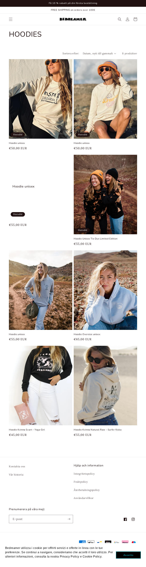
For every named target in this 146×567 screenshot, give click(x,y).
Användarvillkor (84, 498)
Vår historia (16, 474)
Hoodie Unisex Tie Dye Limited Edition (95, 238)
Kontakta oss (17, 466)
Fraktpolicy (81, 481)
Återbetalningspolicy (87, 490)
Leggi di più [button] (14, 561)
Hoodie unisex (17, 143)
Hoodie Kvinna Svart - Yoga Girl (27, 429)
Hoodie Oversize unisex (87, 334)
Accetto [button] (128, 555)
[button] (11, 19)
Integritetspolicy (84, 473)
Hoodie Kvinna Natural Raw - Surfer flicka (98, 429)
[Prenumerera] (69, 519)
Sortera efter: (70, 53)
